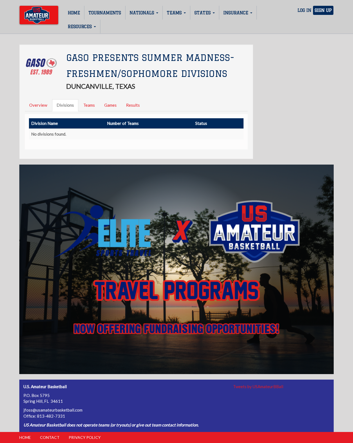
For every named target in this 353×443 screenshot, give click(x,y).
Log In (304, 10)
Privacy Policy (85, 437)
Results (133, 105)
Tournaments (105, 12)
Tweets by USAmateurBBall (258, 386)
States (203, 12)
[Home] (39, 15)
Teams (175, 12)
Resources (80, 26)
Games (110, 105)
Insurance (236, 12)
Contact (50, 437)
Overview (38, 105)
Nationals (143, 12)
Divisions (65, 105)
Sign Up (323, 10)
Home (74, 12)
